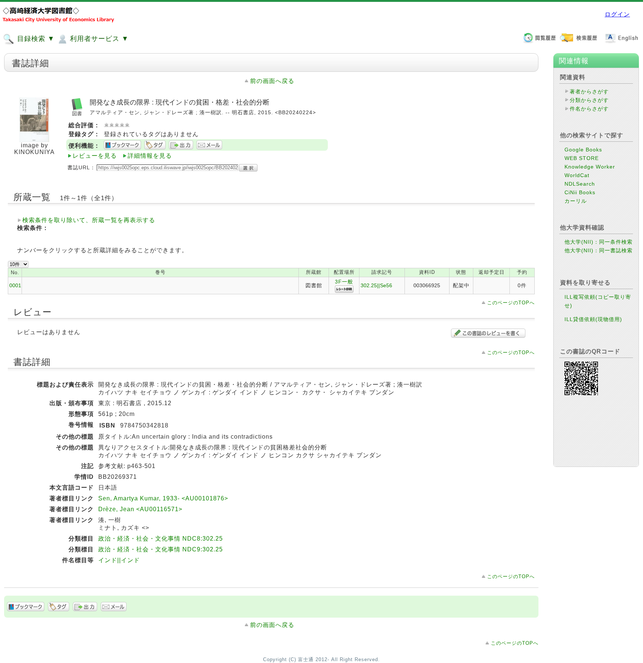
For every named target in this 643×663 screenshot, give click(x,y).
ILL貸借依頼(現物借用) (593, 319)
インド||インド (119, 560)
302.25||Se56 (376, 285)
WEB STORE (581, 158)
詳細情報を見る (150, 156)
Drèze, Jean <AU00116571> (140, 509)
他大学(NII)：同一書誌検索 (598, 250)
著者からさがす (589, 92)
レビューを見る (95, 156)
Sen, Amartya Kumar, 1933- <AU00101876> (163, 498)
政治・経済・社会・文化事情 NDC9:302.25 (160, 549)
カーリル (575, 201)
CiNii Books (579, 192)
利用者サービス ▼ (98, 38)
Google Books (583, 150)
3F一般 (344, 282)
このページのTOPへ (511, 302)
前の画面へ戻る (272, 81)
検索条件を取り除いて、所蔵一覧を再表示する (88, 220)
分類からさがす (589, 100)
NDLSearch (579, 184)
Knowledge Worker (589, 167)
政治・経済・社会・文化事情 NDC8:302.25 (160, 538)
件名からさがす (589, 109)
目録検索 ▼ (35, 38)
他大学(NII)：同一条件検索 (598, 242)
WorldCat (576, 175)
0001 (15, 285)
